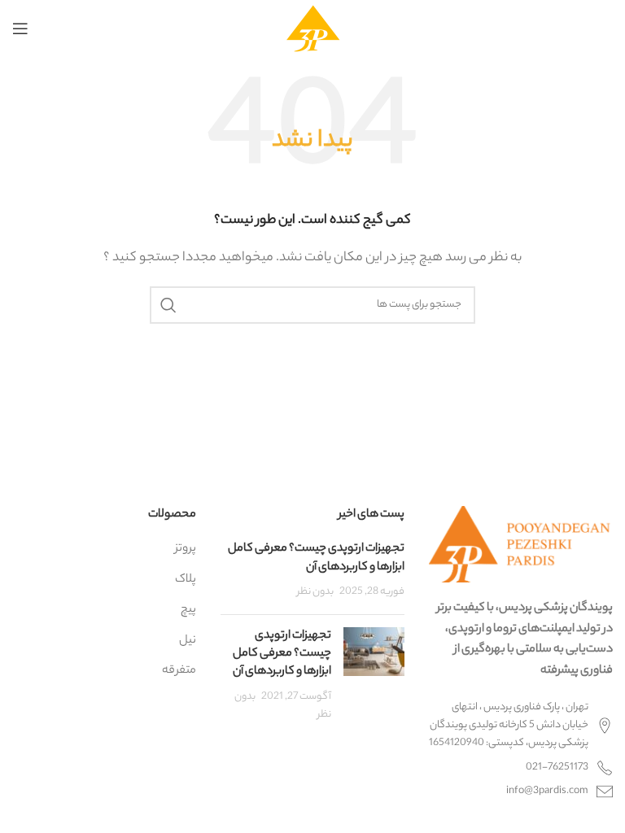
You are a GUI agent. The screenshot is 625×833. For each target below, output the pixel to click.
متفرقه (179, 671)
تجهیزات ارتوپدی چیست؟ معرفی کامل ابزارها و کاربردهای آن (316, 558)
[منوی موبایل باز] (20, 28)
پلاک (185, 580)
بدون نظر (315, 592)
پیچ (188, 610)
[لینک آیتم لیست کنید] (521, 768)
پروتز (185, 549)
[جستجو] (168, 305)
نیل (187, 641)
